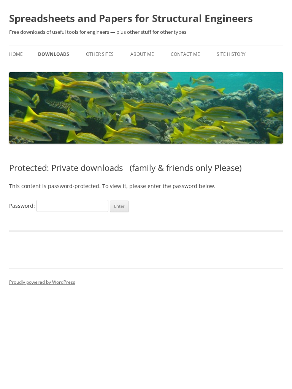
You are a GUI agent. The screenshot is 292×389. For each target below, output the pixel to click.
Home (16, 54)
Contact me (185, 54)
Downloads (53, 54)
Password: (22, 205)
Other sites (100, 54)
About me (142, 54)
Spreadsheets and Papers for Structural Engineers (131, 18)
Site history (231, 54)
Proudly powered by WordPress (42, 282)
